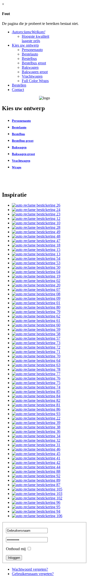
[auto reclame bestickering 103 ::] (37, 494)
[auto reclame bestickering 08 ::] (36, 294)
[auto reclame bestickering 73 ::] (36, 343)
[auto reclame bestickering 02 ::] (36, 281)
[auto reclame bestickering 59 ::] (36, 329)
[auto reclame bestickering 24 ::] (36, 210)
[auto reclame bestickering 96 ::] (36, 502)
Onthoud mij (16, 549)
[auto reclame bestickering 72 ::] (36, 347)
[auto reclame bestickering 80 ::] (36, 307)
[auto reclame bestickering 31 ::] (36, 445)
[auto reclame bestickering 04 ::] (36, 272)
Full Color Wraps (35, 81)
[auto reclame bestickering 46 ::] (36, 449)
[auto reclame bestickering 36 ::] (36, 431)
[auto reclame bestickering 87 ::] (36, 485)
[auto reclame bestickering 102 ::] (37, 498)
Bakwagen (30, 67)
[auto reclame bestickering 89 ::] (36, 480)
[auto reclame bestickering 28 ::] (36, 227)
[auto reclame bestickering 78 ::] (36, 369)
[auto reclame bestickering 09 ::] (36, 298)
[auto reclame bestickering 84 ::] (36, 396)
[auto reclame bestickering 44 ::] (36, 467)
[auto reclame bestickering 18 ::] (36, 245)
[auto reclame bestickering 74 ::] (36, 387)
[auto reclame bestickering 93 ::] (36, 414)
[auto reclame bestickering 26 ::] (36, 205)
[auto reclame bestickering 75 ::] (36, 383)
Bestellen (19, 85)
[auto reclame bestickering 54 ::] (36, 258)
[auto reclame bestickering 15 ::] (36, 249)
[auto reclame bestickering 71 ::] (36, 352)
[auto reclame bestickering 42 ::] (36, 462)
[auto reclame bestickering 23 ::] (36, 214)
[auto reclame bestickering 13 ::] (36, 254)
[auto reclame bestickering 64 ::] (36, 360)
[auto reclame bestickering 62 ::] (36, 316)
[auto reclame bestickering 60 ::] (36, 325)
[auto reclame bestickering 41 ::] (36, 458)
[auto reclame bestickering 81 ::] (36, 405)
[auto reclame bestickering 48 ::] (36, 236)
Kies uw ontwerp (25, 45)
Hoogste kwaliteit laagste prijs (35, 38)
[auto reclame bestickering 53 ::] (36, 263)
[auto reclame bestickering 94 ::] (36, 511)
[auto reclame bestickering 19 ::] (36, 276)
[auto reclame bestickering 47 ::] (36, 241)
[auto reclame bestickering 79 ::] (36, 312)
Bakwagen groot (35, 72)
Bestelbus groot (34, 63)
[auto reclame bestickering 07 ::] (36, 289)
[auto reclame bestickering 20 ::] (36, 285)
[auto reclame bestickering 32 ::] (36, 440)
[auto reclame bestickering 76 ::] (36, 378)
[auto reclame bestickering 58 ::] (36, 334)
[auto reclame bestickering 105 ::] (37, 489)
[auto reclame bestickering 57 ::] (36, 338)
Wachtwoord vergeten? (30, 569)
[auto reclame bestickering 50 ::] (36, 267)
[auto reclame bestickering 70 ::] (36, 356)
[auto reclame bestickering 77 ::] (36, 374)
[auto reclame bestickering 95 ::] (36, 507)
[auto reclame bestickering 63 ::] (36, 365)
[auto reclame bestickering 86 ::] (36, 409)
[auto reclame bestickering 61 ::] (36, 320)
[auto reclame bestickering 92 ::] (36, 476)
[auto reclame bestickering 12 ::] (36, 218)
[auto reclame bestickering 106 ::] (37, 516)
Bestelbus (29, 58)
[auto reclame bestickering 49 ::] (36, 232)
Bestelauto (30, 54)
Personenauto (32, 50)
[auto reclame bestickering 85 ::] (36, 391)
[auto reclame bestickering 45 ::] (36, 454)
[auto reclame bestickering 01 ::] (36, 303)
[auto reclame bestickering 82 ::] (36, 400)
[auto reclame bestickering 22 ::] (36, 418)
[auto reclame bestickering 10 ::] (36, 223)
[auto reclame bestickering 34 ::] (36, 436)
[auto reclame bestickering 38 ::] (36, 427)
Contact (18, 90)
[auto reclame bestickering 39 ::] (36, 423)
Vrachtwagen (32, 76)
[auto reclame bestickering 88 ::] (36, 471)
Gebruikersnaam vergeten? (33, 574)
